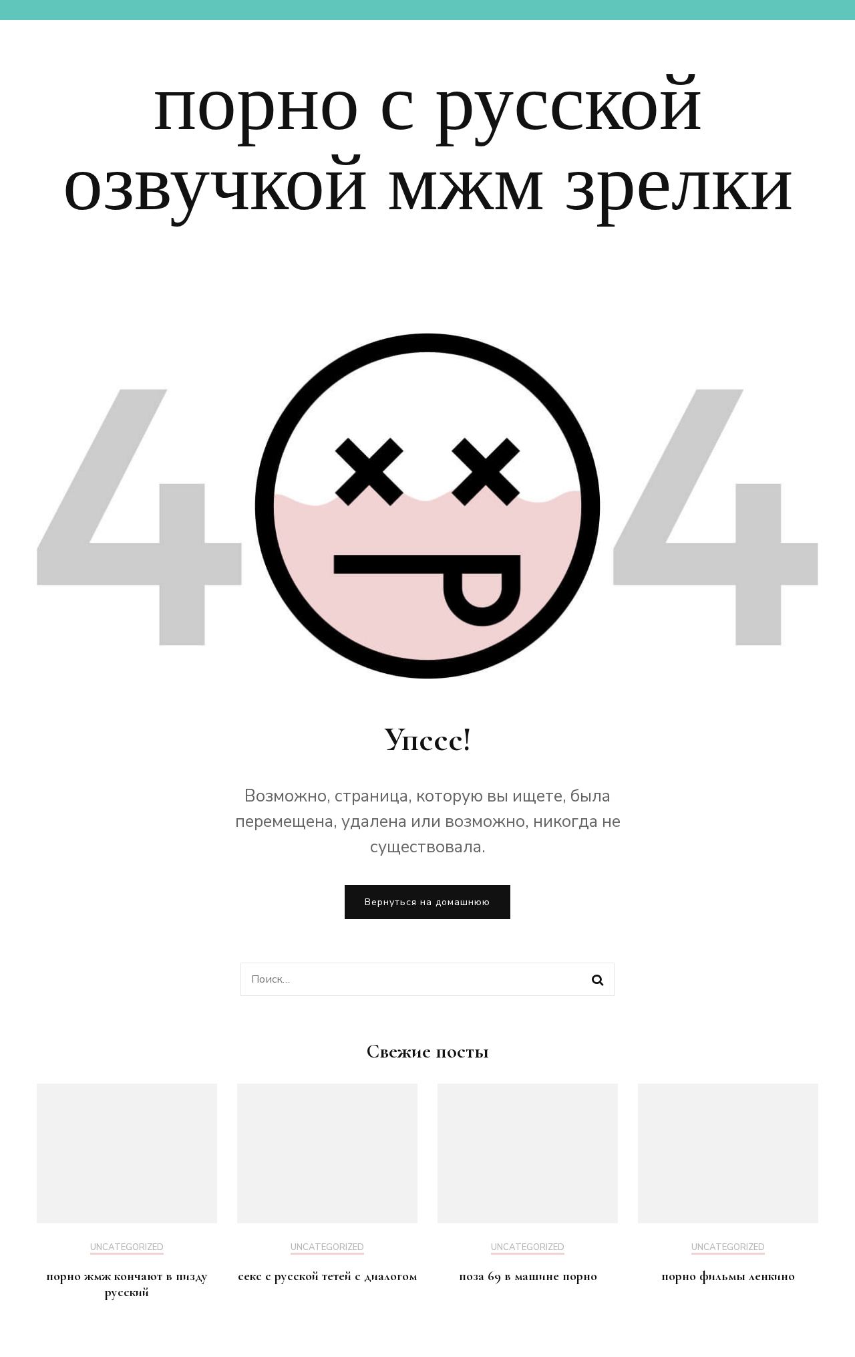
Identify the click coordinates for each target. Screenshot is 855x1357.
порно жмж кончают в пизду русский (127, 1284)
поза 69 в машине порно (528, 1276)
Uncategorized (127, 1248)
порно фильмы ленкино (728, 1276)
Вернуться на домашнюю (427, 902)
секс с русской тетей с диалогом (327, 1276)
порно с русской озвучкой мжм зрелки (428, 143)
